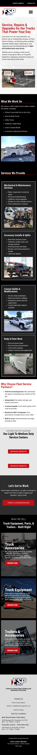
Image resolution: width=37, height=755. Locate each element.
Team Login (18, 746)
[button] (31, 12)
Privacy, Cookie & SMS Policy (18, 741)
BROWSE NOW (12, 563)
